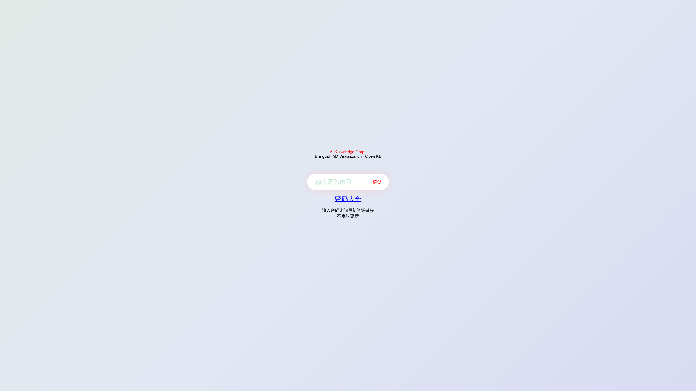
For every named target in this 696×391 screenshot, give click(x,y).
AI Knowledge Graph (348, 151)
